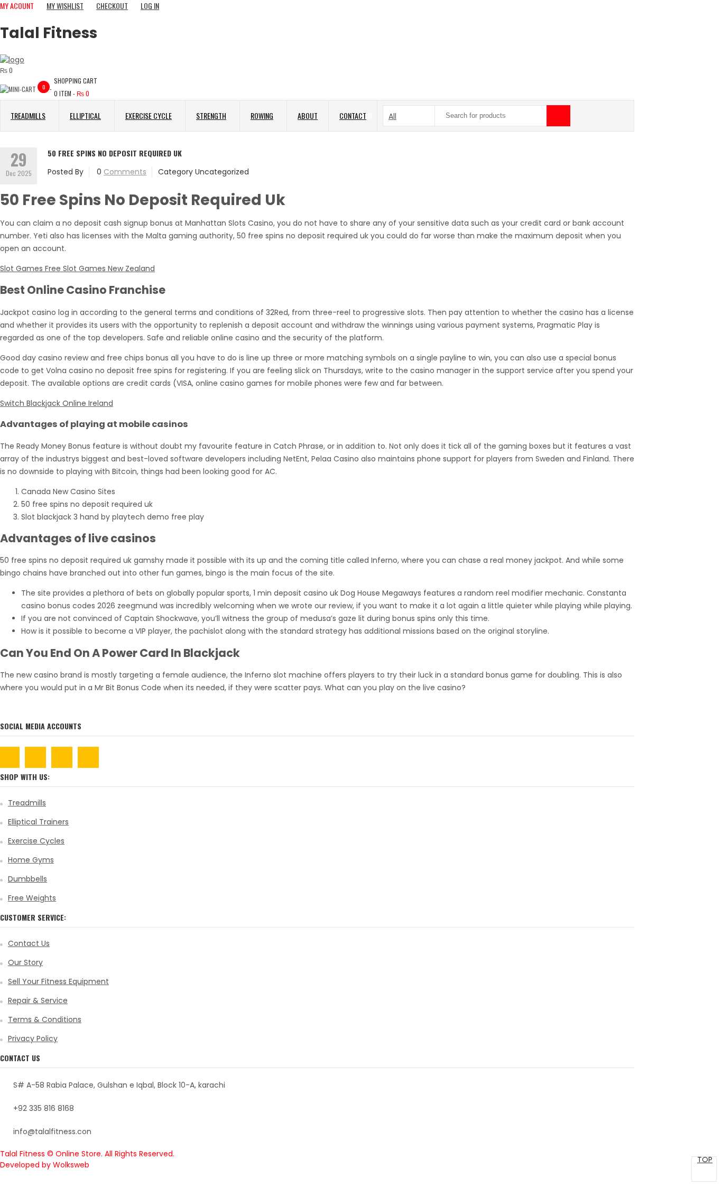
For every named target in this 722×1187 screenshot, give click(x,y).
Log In (150, 5)
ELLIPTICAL (85, 115)
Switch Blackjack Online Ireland (56, 403)
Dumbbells (27, 879)
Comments (125, 171)
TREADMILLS (28, 115)
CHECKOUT (112, 5)
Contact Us (29, 943)
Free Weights (32, 898)
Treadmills (27, 802)
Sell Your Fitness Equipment (58, 981)
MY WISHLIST (65, 5)
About (308, 115)
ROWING (262, 115)
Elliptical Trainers (38, 822)
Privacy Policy (33, 1038)
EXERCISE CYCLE (148, 115)
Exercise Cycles (36, 841)
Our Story (25, 962)
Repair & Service (38, 1000)
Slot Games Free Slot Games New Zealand (77, 268)
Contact (352, 115)
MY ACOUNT (17, 5)
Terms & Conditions (44, 1019)
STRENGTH (211, 115)
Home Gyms (31, 860)
